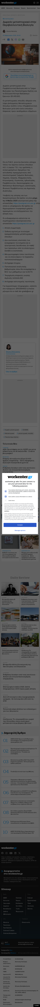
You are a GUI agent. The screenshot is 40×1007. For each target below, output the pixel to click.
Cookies (37, 1005)
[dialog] (20, 503)
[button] (20, 500)
